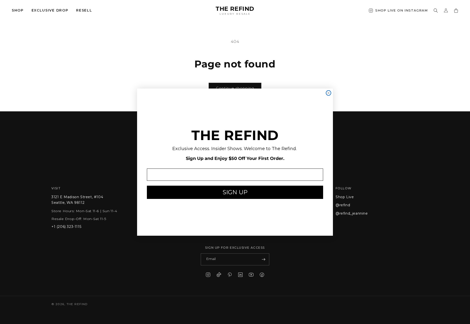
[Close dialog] (328, 93)
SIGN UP (235, 192)
